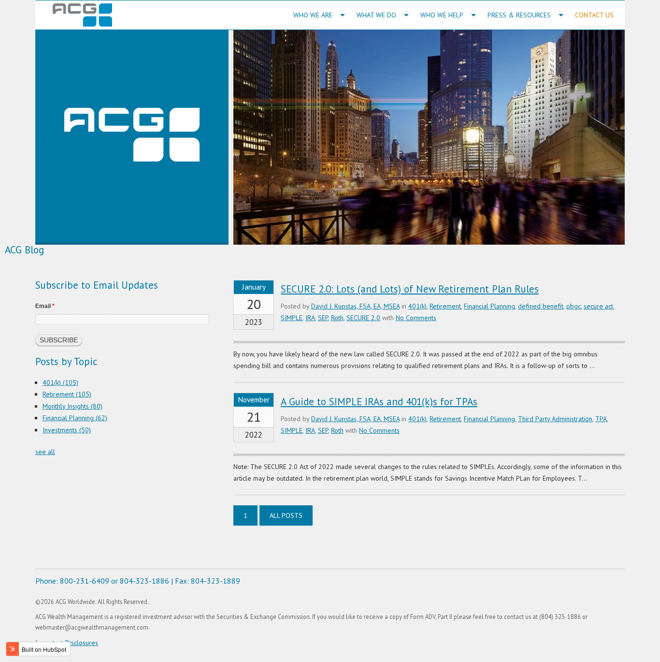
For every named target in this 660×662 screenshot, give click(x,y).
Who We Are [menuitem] (312, 15)
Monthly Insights (72, 406)
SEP (323, 317)
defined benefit (540, 306)
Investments (67, 430)
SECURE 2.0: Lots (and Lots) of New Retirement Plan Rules (410, 288)
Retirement (445, 306)
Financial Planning (489, 306)
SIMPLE (291, 317)
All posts (286, 515)
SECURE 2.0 (363, 317)
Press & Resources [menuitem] (519, 15)
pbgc (573, 306)
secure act (598, 306)
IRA (310, 317)
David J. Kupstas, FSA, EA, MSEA (355, 306)
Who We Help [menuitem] (441, 15)
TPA (601, 418)
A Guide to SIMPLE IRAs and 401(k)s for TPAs (379, 401)
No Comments (416, 317)
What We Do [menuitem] (376, 15)
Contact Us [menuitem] (594, 15)
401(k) (417, 306)
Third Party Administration (555, 418)
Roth (337, 317)
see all (45, 451)
